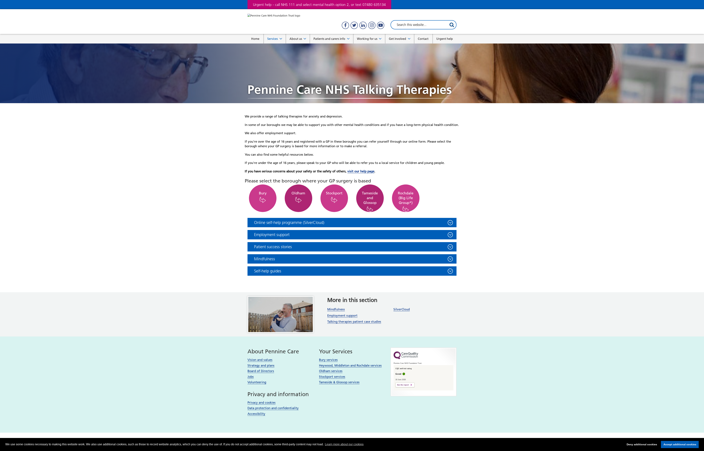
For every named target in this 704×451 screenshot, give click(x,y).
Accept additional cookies (678, 444)
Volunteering (256, 382)
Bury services (328, 360)
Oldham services (330, 371)
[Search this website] (451, 25)
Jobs (250, 376)
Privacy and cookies (261, 402)
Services (272, 39)
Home (255, 39)
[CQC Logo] (406, 358)
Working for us (367, 39)
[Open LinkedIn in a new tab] (363, 25)
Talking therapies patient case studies (354, 321)
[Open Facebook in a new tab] (345, 25)
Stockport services (332, 376)
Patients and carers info (329, 39)
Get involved (397, 39)
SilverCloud (401, 309)
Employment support (342, 315)
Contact (423, 39)
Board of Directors (260, 371)
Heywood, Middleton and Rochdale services (350, 365)
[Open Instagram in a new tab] (371, 25)
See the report (403, 385)
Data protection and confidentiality (273, 408)
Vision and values (259, 360)
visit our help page (360, 171)
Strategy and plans (260, 365)
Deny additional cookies (640, 444)
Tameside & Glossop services (339, 382)
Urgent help (444, 39)
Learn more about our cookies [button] (344, 444)
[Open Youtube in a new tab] (380, 25)
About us (295, 39)
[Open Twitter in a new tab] (354, 25)
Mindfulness (336, 309)
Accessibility (256, 414)
